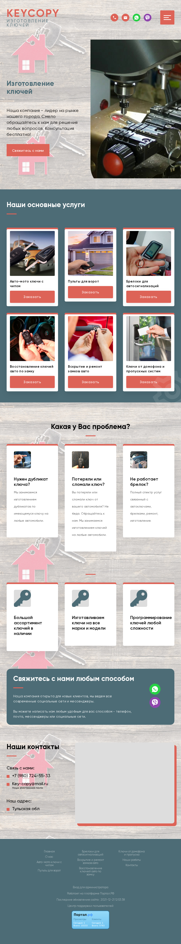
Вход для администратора (90, 887)
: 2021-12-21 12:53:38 (112, 899)
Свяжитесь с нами (28, 150)
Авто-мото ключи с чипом (49, 864)
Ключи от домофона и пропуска (132, 853)
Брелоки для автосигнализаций (90, 853)
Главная (49, 851)
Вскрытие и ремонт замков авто (90, 861)
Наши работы (132, 859)
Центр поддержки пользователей (90, 905)
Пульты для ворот (49, 870)
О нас (49, 856)
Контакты (132, 865)
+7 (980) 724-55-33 (31, 775)
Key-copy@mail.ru (30, 783)
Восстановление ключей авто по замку (90, 871)
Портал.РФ (107, 893)
